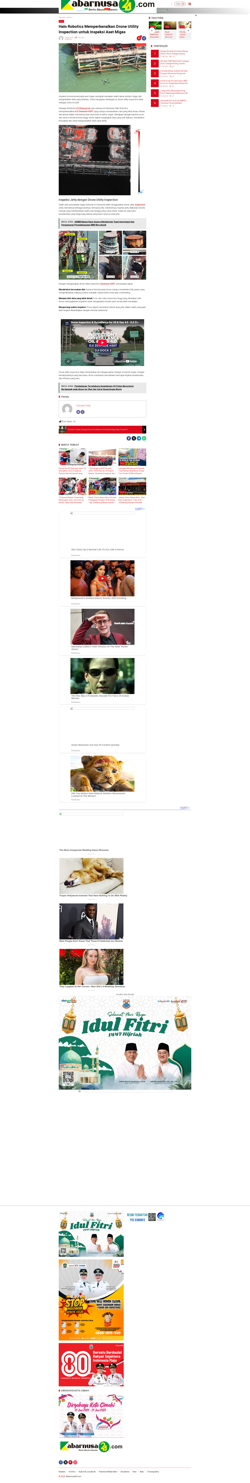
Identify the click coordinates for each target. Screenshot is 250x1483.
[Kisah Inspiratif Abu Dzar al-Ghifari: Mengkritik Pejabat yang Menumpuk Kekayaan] (170, 25)
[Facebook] (129, 438)
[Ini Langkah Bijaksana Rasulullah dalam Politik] (155, 25)
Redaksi (62, 1472)
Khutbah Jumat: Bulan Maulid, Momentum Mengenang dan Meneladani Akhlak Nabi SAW (185, 34)
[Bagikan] (144, 38)
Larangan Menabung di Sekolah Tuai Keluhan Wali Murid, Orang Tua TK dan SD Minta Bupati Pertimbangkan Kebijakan (131, 471)
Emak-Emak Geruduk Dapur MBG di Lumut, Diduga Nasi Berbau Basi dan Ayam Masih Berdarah (175, 82)
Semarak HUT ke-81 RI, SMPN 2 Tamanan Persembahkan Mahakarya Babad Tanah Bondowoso (173, 101)
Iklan (142, 1472)
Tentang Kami (153, 1472)
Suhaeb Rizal (69, 37)
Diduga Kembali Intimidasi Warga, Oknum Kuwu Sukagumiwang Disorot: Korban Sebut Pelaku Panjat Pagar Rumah (174, 52)
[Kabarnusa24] (108, 4)
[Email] (78, 412)
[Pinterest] (70, 1462)
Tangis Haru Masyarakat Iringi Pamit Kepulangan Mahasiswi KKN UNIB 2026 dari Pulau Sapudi (175, 92)
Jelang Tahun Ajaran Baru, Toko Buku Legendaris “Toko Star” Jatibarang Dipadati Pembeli (131, 500)
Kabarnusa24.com (73, 1476)
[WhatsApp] (144, 438)
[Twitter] (134, 438)
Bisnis (61, 21)
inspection (140, 204)
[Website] (83, 412)
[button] (183, 4)
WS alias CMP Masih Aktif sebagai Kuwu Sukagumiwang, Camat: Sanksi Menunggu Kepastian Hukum (175, 62)
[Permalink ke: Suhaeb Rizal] (62, 38)
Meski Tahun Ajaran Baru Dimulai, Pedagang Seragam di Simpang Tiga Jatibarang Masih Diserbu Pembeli (102, 500)
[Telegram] (139, 438)
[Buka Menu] (189, 3)
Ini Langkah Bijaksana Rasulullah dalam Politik (154, 34)
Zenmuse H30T (107, 284)
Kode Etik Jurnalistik (87, 1472)
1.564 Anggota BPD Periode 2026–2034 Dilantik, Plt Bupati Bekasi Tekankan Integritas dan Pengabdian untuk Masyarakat (102, 471)
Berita (92, 463)
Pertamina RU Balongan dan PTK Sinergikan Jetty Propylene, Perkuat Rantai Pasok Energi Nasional (72, 471)
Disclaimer (125, 1472)
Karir (135, 1472)
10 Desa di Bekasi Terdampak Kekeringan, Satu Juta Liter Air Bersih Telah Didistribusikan (71, 500)
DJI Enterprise (83, 108)
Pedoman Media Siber (108, 1472)
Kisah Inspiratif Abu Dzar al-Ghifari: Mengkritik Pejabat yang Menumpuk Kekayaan (170, 34)
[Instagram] (75, 1462)
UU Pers (72, 1472)
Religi (152, 27)
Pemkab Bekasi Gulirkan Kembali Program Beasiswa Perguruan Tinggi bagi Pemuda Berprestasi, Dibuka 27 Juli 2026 (174, 72)
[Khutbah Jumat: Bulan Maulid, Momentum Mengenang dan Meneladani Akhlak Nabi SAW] (185, 25)
